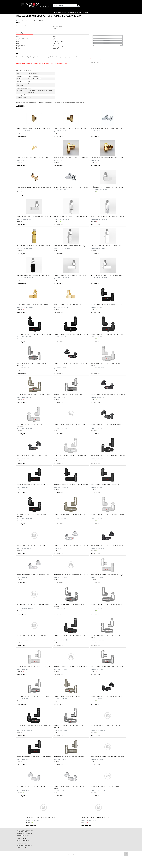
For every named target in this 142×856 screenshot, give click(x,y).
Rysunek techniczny (95, 58)
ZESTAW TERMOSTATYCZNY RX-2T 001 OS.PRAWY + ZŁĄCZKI (107, 514)
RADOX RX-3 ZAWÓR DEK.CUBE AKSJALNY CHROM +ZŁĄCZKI (70, 216)
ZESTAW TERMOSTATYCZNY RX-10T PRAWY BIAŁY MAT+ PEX (70, 424)
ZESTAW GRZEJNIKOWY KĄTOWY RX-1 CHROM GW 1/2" (32, 635)
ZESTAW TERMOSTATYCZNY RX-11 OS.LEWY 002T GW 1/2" (107, 696)
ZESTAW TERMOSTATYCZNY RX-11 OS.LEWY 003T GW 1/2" (33, 455)
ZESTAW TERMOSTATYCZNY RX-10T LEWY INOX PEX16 (69, 757)
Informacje (78, 12)
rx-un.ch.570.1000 (94, 62)
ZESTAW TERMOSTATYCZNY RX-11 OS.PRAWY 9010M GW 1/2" (71, 575)
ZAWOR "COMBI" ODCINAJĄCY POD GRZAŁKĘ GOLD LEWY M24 (34, 128)
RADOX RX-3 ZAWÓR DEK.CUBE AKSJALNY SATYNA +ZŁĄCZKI (107, 216)
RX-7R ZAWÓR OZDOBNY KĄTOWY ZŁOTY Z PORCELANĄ (32, 158)
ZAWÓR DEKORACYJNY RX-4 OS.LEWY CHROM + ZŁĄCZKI (106, 275)
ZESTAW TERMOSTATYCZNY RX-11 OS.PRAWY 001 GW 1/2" (33, 786)
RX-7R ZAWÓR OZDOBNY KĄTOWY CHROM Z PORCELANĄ (106, 128)
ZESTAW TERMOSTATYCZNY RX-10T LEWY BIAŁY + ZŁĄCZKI (33, 667)
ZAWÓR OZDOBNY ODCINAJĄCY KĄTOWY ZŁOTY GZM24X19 (107, 158)
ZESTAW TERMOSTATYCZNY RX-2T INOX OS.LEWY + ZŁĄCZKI (71, 514)
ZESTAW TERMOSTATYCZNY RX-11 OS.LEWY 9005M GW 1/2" (107, 545)
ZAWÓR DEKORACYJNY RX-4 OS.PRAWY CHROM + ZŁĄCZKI (70, 275)
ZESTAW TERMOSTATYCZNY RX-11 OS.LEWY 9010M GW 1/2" (70, 667)
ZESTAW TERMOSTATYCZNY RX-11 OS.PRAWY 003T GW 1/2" (107, 424)
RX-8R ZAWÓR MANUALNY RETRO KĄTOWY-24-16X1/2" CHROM (71, 187)
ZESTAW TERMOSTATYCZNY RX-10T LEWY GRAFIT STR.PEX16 (107, 455)
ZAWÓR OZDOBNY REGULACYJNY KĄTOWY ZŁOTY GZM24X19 (71, 158)
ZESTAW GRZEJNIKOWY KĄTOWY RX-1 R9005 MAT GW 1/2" (33, 604)
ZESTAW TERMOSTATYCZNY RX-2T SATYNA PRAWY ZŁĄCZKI (107, 604)
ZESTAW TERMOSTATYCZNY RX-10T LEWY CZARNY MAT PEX (34, 757)
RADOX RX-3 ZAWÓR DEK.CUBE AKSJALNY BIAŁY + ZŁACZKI (107, 246)
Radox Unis (35, 20)
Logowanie (85, 12)
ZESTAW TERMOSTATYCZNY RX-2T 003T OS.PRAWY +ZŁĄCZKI (108, 334)
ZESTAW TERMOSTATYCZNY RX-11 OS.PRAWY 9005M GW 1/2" (108, 395)
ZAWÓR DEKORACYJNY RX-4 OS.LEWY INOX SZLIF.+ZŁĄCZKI (107, 187)
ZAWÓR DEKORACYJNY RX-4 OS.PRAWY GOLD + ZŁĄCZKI (32, 305)
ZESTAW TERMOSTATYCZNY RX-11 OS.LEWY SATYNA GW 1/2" (71, 545)
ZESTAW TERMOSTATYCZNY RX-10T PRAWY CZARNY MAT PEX (71, 485)
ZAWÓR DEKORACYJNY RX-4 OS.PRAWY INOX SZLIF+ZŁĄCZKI (34, 216)
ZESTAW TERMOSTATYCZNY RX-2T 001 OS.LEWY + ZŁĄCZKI (70, 455)
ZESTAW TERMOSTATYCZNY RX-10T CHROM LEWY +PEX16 (70, 395)
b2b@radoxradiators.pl (23, 840)
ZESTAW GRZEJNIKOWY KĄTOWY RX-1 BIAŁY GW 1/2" (31, 545)
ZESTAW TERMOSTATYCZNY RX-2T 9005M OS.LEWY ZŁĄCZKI (34, 725)
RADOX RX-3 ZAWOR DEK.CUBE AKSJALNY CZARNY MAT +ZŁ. (34, 275)
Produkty (58, 12)
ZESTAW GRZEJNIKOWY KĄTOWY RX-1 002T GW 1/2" (40, 817)
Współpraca (71, 12)
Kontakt (64, 12)
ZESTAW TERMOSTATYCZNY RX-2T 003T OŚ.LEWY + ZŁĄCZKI (71, 635)
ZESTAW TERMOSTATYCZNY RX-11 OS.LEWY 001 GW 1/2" (33, 575)
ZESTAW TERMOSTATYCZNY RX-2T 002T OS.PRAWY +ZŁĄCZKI (34, 334)
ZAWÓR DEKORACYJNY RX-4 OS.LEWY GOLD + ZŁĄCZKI (69, 305)
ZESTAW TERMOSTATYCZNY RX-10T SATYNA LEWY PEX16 (33, 696)
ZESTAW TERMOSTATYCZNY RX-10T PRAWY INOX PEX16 (69, 696)
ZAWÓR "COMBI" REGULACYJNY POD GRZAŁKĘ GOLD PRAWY (70, 128)
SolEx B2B (71, 854)
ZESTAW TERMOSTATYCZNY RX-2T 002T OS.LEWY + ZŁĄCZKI (71, 334)
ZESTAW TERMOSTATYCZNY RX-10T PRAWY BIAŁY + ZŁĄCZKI (107, 575)
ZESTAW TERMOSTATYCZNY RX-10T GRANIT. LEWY (95, 817)
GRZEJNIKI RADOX (27, 20)
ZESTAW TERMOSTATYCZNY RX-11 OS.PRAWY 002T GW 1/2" (70, 363)
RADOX (41, 20)
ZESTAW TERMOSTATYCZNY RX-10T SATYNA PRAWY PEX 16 (107, 667)
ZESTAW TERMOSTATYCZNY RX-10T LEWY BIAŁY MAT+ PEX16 (107, 757)
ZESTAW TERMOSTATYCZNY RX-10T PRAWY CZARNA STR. (107, 305)
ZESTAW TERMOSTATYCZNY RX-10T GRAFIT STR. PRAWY (106, 485)
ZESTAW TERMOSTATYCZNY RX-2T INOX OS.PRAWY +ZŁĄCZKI (34, 395)
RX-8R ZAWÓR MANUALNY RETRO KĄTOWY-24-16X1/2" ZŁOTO (34, 187)
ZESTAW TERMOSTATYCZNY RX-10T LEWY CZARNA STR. (32, 485)
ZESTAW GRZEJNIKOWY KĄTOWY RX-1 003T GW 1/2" (105, 786)
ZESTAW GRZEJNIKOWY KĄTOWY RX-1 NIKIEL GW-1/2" (105, 725)
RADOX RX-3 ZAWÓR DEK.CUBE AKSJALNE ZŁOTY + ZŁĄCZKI (33, 246)
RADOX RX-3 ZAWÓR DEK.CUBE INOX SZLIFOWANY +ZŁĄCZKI (70, 246)
